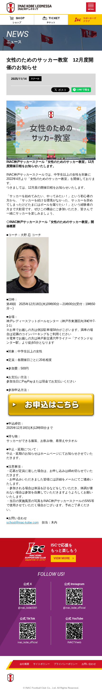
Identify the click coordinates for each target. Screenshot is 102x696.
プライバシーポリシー (66, 663)
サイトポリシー (41, 663)
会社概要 (24, 663)
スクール (35, 78)
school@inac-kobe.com (22, 522)
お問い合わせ (89, 663)
